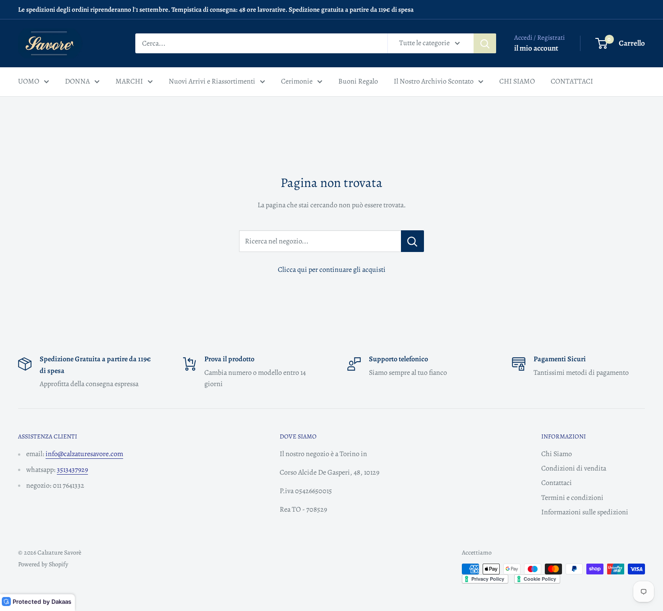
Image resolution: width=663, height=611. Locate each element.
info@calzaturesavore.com (84, 454)
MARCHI (129, 81)
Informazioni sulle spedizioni (584, 512)
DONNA (77, 81)
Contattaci (556, 483)
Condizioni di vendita (573, 468)
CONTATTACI (572, 81)
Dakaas (61, 601)
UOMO (28, 81)
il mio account (536, 48)
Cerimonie (297, 81)
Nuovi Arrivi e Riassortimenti (212, 81)
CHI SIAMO (517, 81)
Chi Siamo (556, 454)
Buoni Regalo (358, 81)
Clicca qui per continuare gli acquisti (332, 270)
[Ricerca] (485, 43)
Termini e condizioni (572, 498)
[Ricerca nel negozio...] (412, 241)
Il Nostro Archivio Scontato (434, 81)
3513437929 (72, 470)
